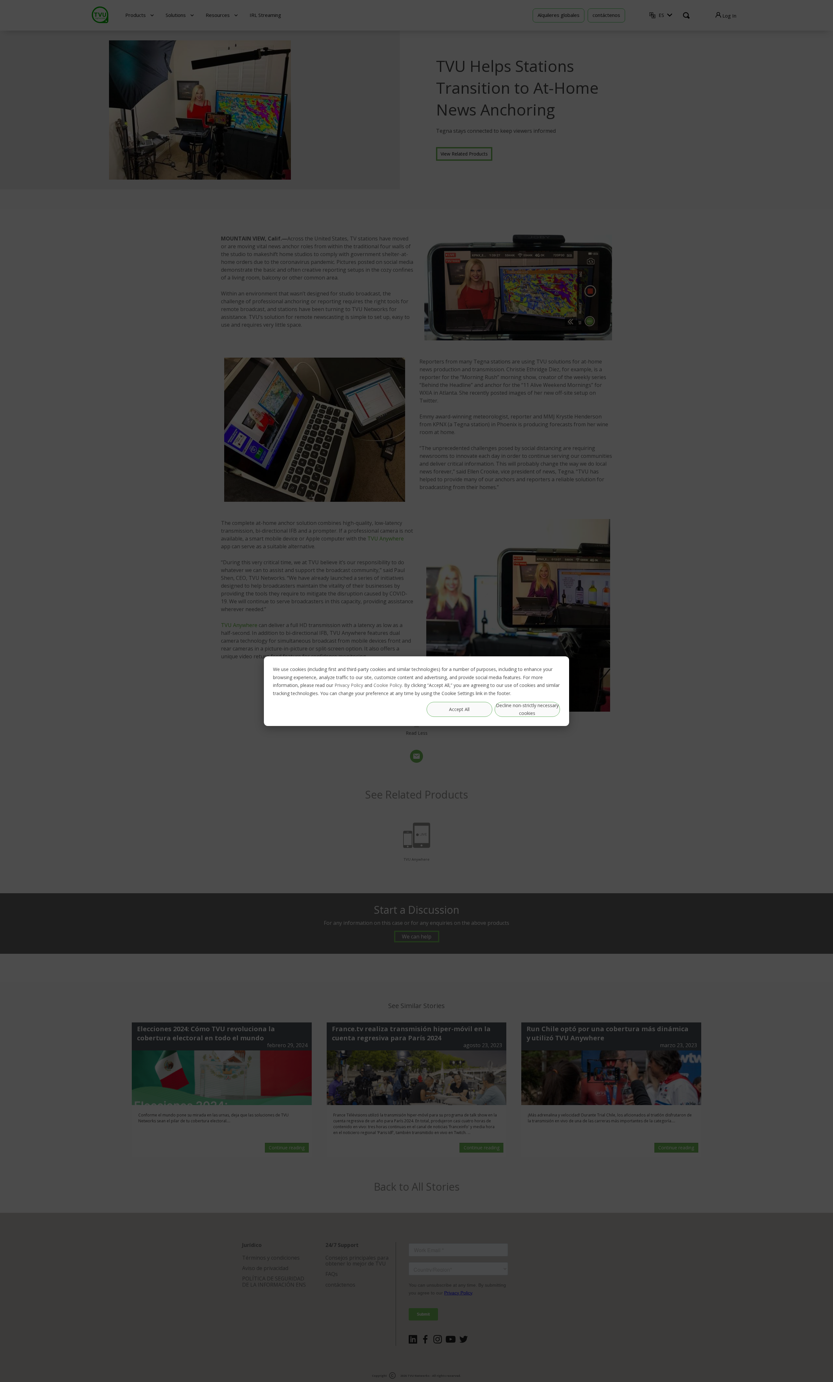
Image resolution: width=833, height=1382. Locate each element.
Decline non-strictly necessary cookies (527, 709)
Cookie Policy (388, 685)
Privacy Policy (349, 685)
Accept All (459, 709)
